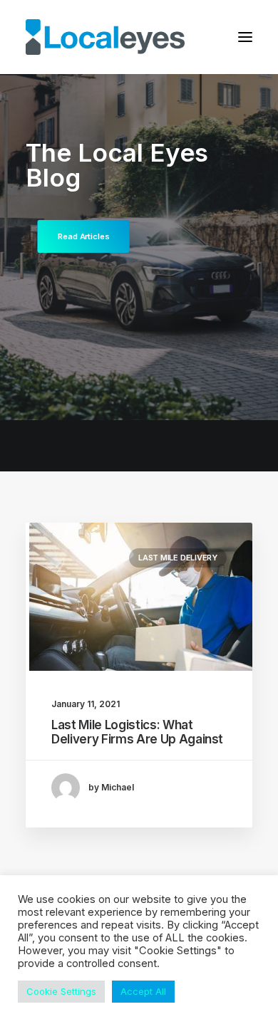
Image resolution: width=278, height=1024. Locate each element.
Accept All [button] (143, 991)
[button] (245, 37)
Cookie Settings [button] (61, 991)
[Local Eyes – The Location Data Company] (105, 37)
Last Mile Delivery (177, 558)
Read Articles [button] (83, 236)
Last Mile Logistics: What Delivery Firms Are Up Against (137, 732)
